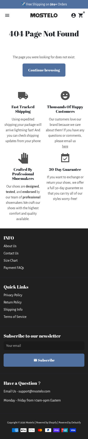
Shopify (53, 422)
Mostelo (30, 422)
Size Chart (11, 260)
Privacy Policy (13, 295)
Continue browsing (44, 70)
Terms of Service (15, 317)
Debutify (76, 422)
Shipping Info (13, 309)
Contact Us (11, 253)
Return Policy (13, 302)
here (65, 146)
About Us (10, 246)
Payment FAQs (14, 268)
